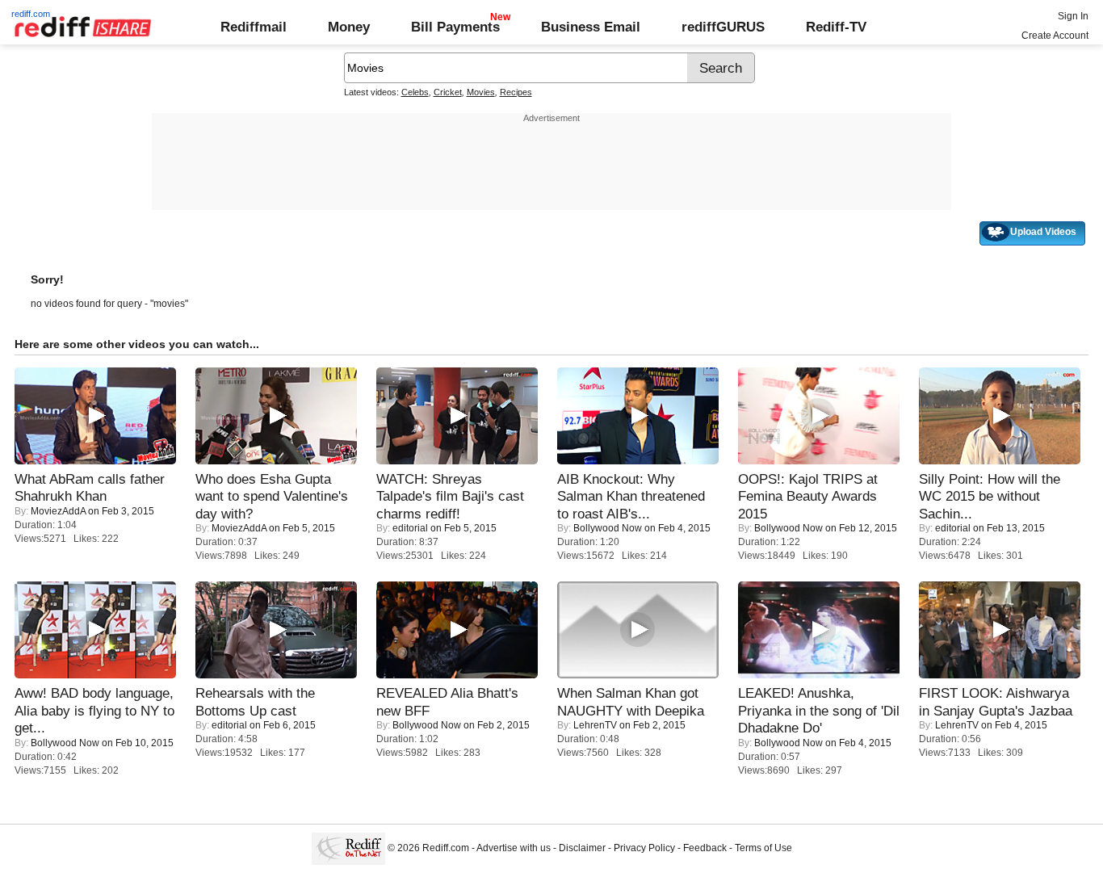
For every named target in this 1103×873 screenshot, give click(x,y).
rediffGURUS (723, 26)
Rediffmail (253, 26)
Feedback (705, 848)
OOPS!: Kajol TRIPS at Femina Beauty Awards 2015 (808, 496)
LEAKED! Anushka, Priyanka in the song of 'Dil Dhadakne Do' (819, 710)
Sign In (1073, 16)
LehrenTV (595, 725)
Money (349, 26)
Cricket (448, 92)
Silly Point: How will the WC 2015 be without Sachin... (989, 496)
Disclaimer (582, 848)
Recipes (516, 92)
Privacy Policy (644, 848)
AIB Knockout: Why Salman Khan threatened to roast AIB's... (631, 496)
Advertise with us (513, 848)
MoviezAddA (58, 511)
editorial (410, 528)
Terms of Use (763, 848)
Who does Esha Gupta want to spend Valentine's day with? (271, 496)
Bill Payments (455, 26)
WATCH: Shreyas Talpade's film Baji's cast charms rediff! (450, 496)
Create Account (1054, 35)
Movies (481, 92)
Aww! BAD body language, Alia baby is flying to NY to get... (94, 710)
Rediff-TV (836, 26)
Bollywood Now (607, 528)
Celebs (415, 92)
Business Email (590, 26)
